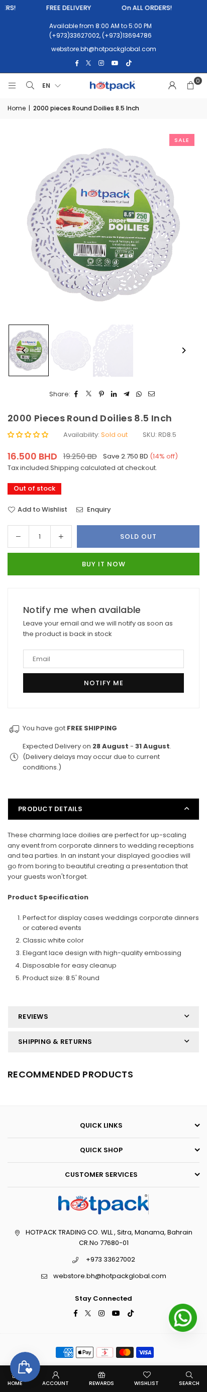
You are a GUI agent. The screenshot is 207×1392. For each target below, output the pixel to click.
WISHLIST (146, 1383)
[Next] (183, 350)
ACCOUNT (55, 1383)
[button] (190, 86)
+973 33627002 (110, 1259)
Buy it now (104, 564)
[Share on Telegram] (127, 394)
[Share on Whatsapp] (139, 394)
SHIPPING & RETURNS (55, 1041)
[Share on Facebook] (76, 394)
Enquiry (98, 509)
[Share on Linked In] (114, 394)
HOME (15, 1383)
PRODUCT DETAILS (50, 809)
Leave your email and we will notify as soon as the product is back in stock (98, 628)
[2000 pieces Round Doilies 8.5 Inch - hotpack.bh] (71, 351)
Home (17, 108)
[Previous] (24, 350)
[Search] (30, 86)
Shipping (64, 468)
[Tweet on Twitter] (89, 394)
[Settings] (172, 86)
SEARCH (189, 1383)
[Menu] (12, 86)
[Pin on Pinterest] (102, 394)
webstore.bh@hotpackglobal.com (109, 1276)
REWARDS (101, 1383)
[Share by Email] (152, 394)
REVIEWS (33, 1016)
